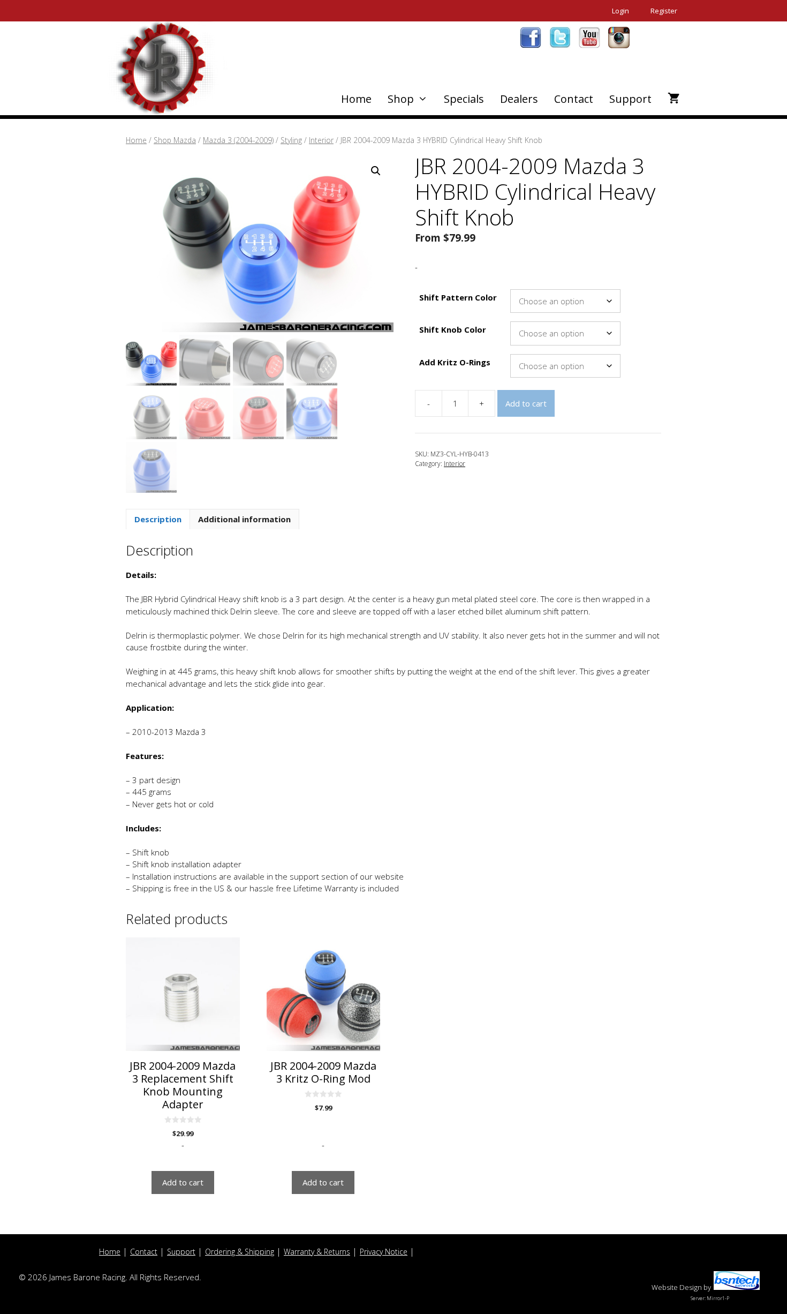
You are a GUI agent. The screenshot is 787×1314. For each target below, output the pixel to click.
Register (663, 11)
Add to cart (526, 403)
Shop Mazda (175, 140)
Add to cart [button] (182, 1182)
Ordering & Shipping (239, 1252)
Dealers (519, 99)
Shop (401, 99)
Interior (321, 140)
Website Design (677, 1287)
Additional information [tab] (244, 519)
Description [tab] (157, 519)
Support (630, 99)
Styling (291, 140)
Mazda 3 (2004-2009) (238, 140)
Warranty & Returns (317, 1252)
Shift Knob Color (452, 329)
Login (620, 11)
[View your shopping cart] (674, 99)
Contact (573, 99)
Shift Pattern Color (458, 297)
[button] (375, 171)
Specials (464, 99)
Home (356, 99)
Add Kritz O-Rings (454, 362)
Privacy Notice (383, 1252)
